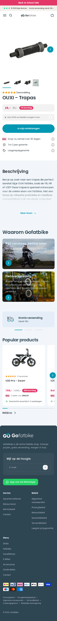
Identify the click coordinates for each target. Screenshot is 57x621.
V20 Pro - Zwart (15, 380)
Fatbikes (7, 548)
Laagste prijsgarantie (42, 528)
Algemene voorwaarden (38, 500)
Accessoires (9, 564)
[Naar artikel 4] (36, 83)
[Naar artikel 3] (26, 83)
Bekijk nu (7, 412)
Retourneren (9, 504)
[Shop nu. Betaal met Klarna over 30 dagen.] (53, 139)
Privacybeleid (38, 507)
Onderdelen (9, 569)
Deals (6, 543)
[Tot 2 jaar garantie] (53, 144)
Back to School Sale (28, 2)
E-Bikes (6, 559)
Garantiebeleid (39, 517)
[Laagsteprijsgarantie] (53, 150)
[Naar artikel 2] (16, 83)
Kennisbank (9, 509)
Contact (7, 514)
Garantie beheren (12, 498)
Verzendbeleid (39, 523)
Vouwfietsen (9, 553)
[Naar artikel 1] (6, 83)
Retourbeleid (38, 512)
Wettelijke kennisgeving (31, 603)
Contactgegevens (10, 603)
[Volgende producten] (50, 49)
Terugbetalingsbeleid (26, 597)
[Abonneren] (45, 467)
